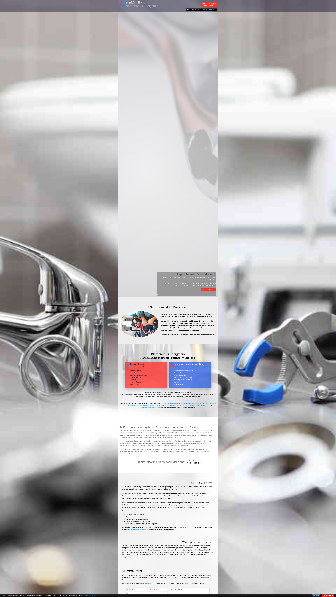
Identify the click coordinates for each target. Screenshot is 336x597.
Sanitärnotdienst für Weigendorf (151, 408)
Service (194, 10)
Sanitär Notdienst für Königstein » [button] (203, 291)
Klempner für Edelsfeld (171, 403)
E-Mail (149, 583)
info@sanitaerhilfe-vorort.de (136, 530)
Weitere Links (212, 10)
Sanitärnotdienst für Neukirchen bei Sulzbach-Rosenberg (197, 403)
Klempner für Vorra (203, 405)
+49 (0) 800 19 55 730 (184, 527)
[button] (158, 295)
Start (188, 10)
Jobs (198, 10)
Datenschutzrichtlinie (90, 595)
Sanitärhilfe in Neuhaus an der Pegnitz (136, 405)
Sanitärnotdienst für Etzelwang (160, 405)
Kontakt (204, 10)
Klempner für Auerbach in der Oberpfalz (183, 405)
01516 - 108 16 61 (190, 583)
